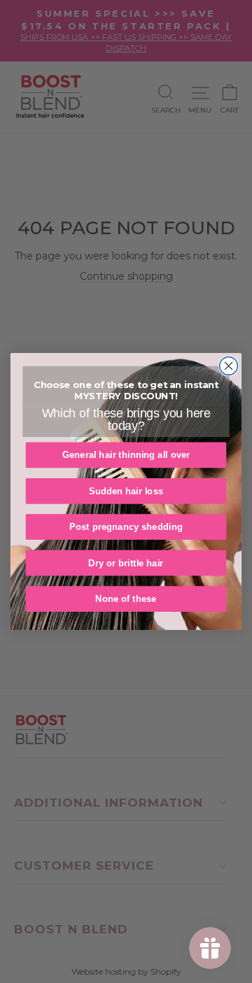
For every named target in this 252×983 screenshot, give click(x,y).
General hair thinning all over (126, 455)
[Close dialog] (229, 366)
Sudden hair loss (126, 491)
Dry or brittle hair (125, 563)
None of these (125, 599)
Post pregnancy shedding (126, 527)
